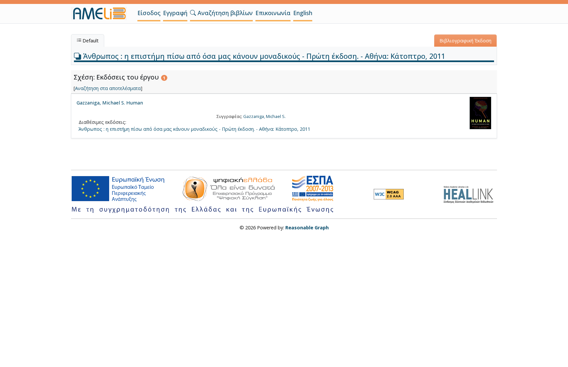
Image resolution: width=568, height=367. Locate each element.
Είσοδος (148, 13)
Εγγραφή (175, 13)
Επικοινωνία (273, 13)
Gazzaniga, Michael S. (264, 116)
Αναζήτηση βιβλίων (224, 13)
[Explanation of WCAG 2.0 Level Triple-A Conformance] (389, 194)
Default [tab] (90, 40)
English (302, 13)
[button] (193, 13)
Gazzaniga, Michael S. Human (110, 103)
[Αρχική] (101, 13)
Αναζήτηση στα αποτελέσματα (108, 88)
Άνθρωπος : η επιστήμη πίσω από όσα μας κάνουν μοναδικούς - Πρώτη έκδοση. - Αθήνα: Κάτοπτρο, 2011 (263, 56)
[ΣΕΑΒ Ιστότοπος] (470, 194)
